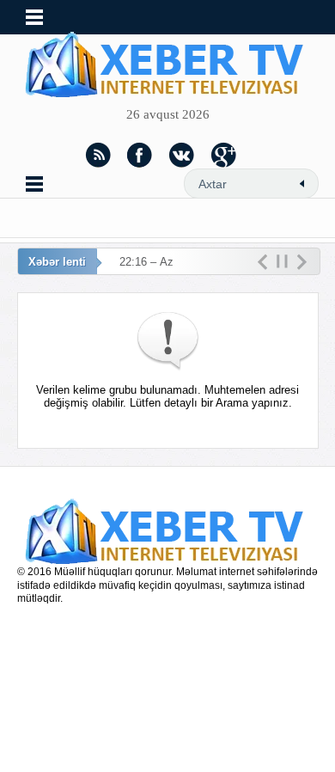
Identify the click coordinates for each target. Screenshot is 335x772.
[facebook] (140, 155)
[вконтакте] (182, 155)
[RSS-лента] (98, 155)
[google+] (224, 155)
